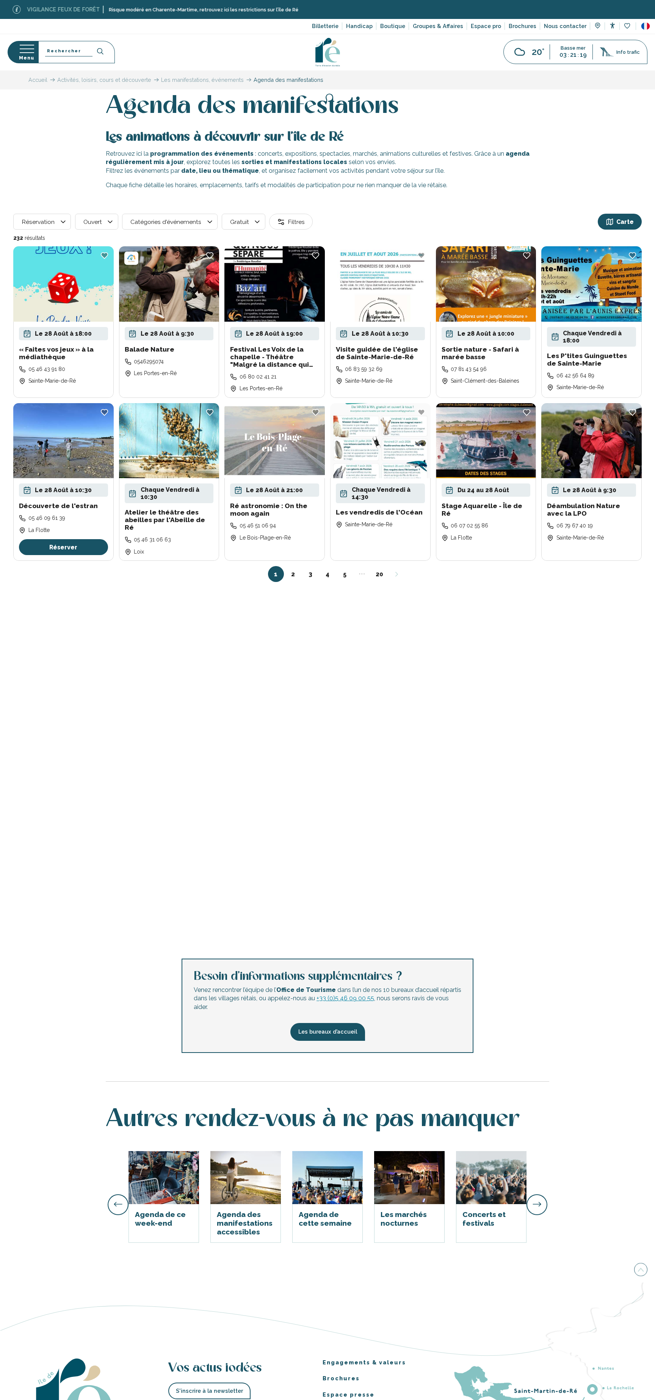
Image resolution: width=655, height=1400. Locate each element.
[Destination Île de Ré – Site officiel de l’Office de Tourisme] (327, 52)
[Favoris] (628, 26)
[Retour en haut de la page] (640, 1269)
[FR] (645, 26)
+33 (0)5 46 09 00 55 (345, 998)
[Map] (597, 26)
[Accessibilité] (612, 25)
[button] (645, 26)
